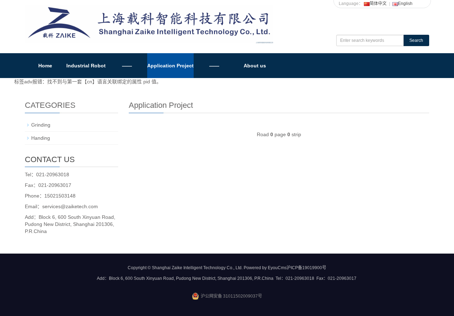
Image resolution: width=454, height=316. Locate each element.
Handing (40, 138)
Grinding (40, 125)
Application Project (170, 65)
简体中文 (378, 3)
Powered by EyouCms (265, 267)
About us (255, 65)
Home (45, 65)
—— (127, 65)
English (405, 3)
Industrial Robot (86, 65)
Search (416, 40)
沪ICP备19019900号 (306, 267)
